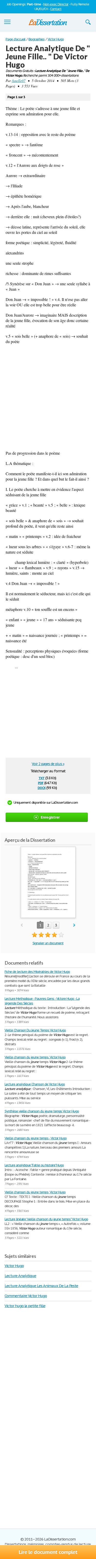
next (74, 925)
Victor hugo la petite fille (25, 1305)
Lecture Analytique (20, 1275)
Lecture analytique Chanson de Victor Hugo (35, 1084)
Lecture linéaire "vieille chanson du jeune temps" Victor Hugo (46, 1219)
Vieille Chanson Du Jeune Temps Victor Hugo (35, 1030)
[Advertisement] (48, 397)
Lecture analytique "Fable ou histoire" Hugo (34, 1165)
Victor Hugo (14, 1265)
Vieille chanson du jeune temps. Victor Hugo (35, 1057)
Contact (55, 9)
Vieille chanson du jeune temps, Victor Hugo (35, 1192)
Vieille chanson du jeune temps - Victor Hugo (36, 1138)
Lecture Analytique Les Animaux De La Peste (41, 1285)
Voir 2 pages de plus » (48, 764)
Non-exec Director (55, 4)
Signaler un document (48, 943)
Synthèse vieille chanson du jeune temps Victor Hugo (42, 1111)
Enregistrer (50, 817)
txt (41, 778)
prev (21, 925)
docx (42, 787)
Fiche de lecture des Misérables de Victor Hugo (37, 971)
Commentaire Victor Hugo (26, 1295)
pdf (41, 782)
